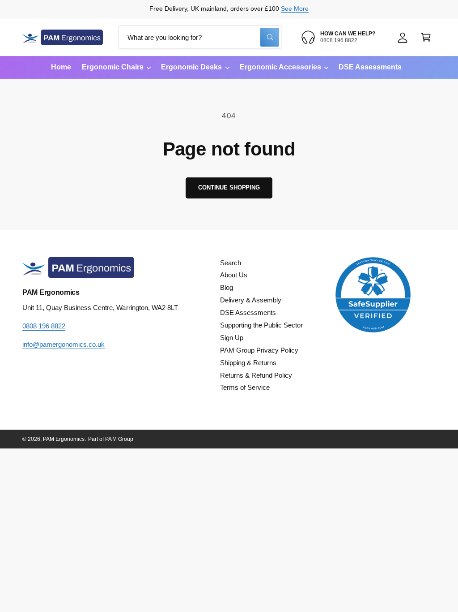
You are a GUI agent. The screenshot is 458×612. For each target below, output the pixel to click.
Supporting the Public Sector (261, 325)
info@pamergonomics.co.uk (63, 344)
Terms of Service (245, 387)
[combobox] (200, 37)
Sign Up (231, 337)
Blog (226, 287)
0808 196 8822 (43, 326)
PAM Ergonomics (64, 439)
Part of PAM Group (110, 439)
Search (230, 263)
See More (295, 8)
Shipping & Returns (248, 362)
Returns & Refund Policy (256, 375)
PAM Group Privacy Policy (259, 350)
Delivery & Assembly (250, 300)
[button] (425, 37)
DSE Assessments (248, 312)
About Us (233, 275)
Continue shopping (229, 187)
